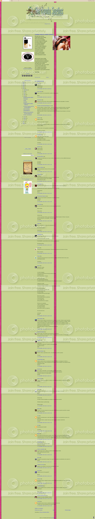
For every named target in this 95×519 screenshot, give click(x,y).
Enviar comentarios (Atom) (44, 512)
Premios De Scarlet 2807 (27, 68)
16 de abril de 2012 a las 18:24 (44, 337)
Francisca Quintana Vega (41, 495)
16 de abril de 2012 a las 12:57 (44, 193)
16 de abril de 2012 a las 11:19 (44, 164)
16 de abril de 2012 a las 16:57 (44, 329)
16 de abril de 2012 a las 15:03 (44, 262)
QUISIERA (25, 102)
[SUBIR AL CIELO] (93, 517)
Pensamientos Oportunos (41, 196)
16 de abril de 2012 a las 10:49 (44, 153)
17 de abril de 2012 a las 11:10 (44, 422)
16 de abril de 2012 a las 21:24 (44, 356)
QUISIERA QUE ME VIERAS (28, 97)
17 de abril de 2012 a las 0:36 (44, 366)
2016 (24, 83)
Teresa (38, 247)
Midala (38, 433)
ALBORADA (39, 234)
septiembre (26, 89)
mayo (25, 94)
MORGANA (39, 174)
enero (25, 119)
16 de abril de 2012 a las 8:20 (44, 88)
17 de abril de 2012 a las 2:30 (44, 386)
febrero (25, 118)
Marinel (38, 389)
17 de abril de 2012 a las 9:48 (44, 405)
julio (24, 91)
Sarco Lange (39, 91)
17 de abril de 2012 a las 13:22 (44, 446)
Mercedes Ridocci (40, 156)
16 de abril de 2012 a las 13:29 (44, 220)
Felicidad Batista (40, 359)
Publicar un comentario (39, 508)
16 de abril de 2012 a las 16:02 (44, 315)
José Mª (38, 501)
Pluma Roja (39, 204)
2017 (24, 82)
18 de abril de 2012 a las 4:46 (44, 467)
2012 (24, 88)
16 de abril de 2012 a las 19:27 (44, 348)
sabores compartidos (41, 449)
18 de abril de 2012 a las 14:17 (44, 476)
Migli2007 (39, 340)
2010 (24, 123)
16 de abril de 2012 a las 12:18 (44, 171)
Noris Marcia (39, 99)
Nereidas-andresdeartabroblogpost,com (44, 105)
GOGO (38, 223)
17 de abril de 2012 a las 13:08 (44, 439)
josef (38, 425)
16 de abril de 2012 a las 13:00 (44, 201)
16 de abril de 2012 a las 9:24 (44, 97)
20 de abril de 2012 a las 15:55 (44, 498)
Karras (38, 457)
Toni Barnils (39, 134)
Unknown (39, 117)
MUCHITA (39, 146)
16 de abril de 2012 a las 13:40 (44, 231)
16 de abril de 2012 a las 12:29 (44, 181)
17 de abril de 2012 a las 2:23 (44, 375)
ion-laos (38, 470)
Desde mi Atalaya (40, 167)
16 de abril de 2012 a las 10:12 (44, 132)
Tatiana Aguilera (40, 318)
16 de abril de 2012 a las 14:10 (44, 253)
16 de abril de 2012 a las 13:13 (44, 212)
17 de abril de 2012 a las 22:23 (44, 454)
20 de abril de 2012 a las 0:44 (44, 492)
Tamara (38, 256)
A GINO (24, 100)
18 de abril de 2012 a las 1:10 (44, 461)
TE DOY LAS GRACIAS (27, 114)
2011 (24, 121)
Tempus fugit (39, 378)
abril (24, 96)
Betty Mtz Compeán (40, 331)
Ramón (38, 265)
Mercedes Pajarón (40, 351)
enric (38, 415)
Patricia (38, 408)
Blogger (53, 517)
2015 (24, 85)
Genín (38, 83)
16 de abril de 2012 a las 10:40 (44, 144)
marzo (25, 116)
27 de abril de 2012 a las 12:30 (44, 505)
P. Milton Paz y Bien (40, 464)
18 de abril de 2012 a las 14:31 (44, 483)
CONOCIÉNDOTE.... (27, 110)
